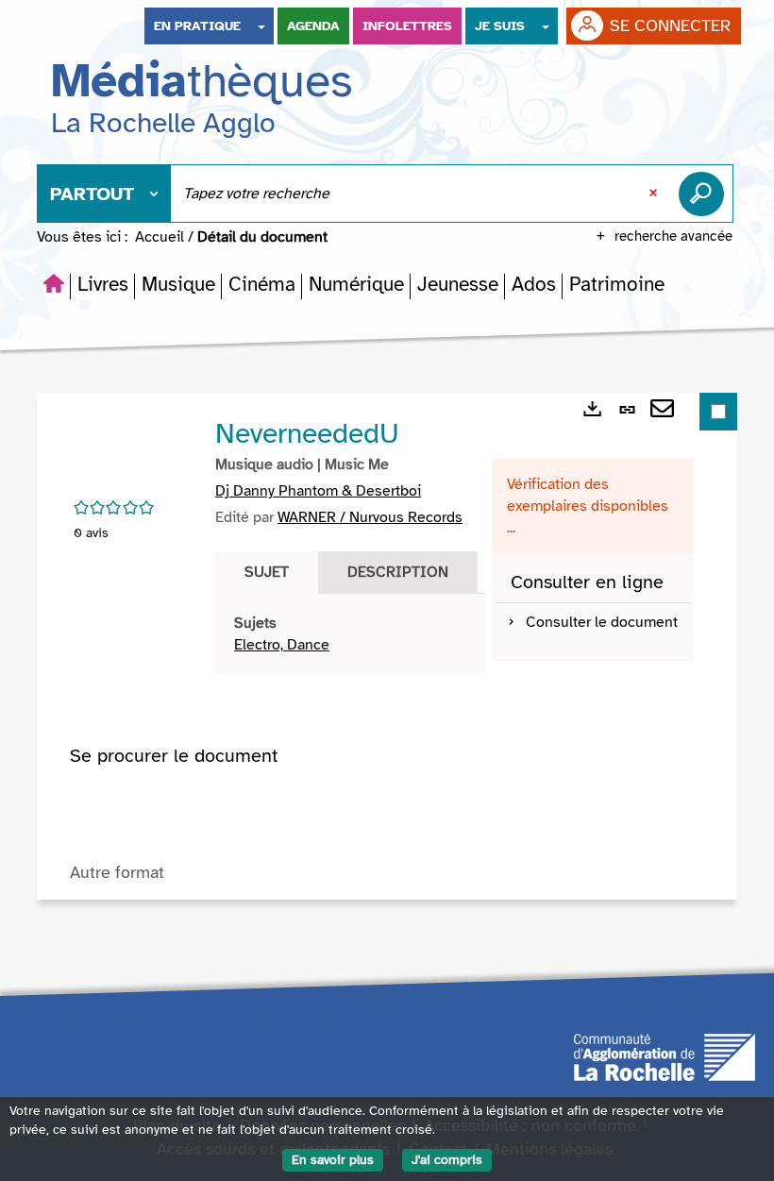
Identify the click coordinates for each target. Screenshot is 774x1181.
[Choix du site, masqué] (261, 26)
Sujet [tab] (266, 572)
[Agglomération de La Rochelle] (664, 1055)
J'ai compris (447, 1160)
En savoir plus (333, 1160)
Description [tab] (397, 572)
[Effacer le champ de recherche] (655, 193)
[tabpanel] (349, 634)
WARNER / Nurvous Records (370, 517)
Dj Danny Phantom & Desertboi (318, 490)
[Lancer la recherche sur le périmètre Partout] (705, 193)
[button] (103, 284)
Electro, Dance (281, 644)
